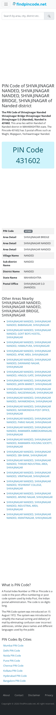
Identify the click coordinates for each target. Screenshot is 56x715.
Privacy (49, 695)
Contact (19, 695)
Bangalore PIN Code (14, 680)
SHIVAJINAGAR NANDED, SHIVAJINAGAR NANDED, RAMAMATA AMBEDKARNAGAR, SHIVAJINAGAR (29, 431)
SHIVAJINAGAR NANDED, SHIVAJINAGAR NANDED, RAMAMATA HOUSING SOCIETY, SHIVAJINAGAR (29, 443)
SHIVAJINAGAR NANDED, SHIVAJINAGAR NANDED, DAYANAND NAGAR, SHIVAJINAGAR (29, 363)
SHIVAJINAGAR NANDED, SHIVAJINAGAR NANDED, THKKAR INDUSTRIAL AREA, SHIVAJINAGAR (29, 464)
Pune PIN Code (11, 660)
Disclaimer (34, 695)
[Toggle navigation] (6, 4)
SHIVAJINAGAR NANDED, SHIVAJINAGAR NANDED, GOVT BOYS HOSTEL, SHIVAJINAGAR (29, 333)
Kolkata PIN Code (13, 670)
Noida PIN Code (12, 655)
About (6, 695)
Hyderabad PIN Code (15, 676)
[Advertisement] (28, 51)
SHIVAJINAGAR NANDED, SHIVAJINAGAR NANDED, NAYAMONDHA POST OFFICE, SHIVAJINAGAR (29, 410)
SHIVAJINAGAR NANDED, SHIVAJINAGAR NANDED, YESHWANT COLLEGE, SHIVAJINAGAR (29, 485)
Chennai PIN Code (13, 665)
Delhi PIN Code (11, 650)
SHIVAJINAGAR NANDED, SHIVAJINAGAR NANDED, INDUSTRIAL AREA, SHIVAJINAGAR (29, 506)
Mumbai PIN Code (13, 645)
